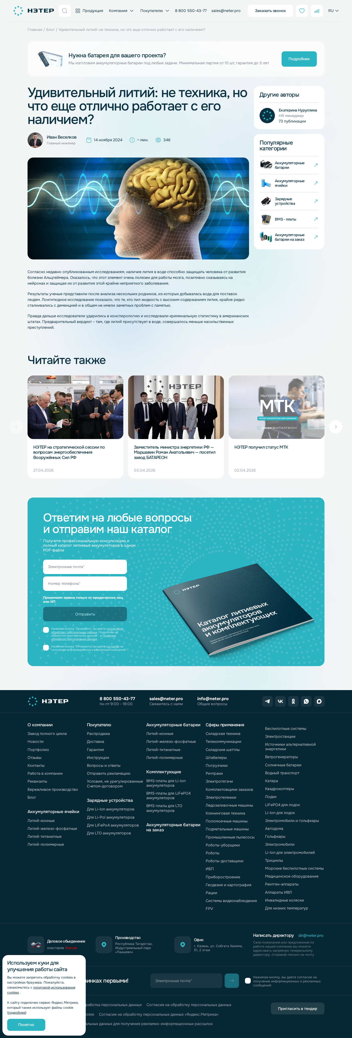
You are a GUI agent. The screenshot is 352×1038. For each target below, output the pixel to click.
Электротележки (221, 797)
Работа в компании (45, 773)
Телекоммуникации (223, 741)
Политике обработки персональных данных (83, 637)
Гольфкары (275, 836)
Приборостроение (223, 877)
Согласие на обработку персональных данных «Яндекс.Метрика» (159, 1014)
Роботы (212, 853)
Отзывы (34, 757)
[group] (75, 426)
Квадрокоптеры (279, 788)
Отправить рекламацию (109, 773)
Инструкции (98, 757)
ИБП (210, 868)
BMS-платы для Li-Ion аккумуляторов (166, 783)
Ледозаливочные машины (229, 805)
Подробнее (299, 58)
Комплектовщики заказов (229, 789)
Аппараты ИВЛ (278, 892)
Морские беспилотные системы (294, 868)
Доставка (95, 741)
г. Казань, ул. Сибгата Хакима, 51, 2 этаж (218, 948)
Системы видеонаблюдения (231, 900)
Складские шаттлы (223, 749)
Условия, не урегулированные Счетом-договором (115, 783)
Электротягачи (219, 781)
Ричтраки (214, 773)
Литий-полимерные (46, 844)
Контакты (36, 765)
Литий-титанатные (45, 836)
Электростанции (280, 736)
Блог (50, 29)
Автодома (274, 828)
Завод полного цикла (47, 733)
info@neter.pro (213, 698)
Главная (35, 29)
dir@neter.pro (311, 935)
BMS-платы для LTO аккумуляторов (164, 808)
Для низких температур (286, 908)
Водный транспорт (282, 772)
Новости (36, 741)
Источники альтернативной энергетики (290, 746)
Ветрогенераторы (281, 756)
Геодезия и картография (228, 884)
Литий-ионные (41, 820)
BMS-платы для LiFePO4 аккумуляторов (168, 795)
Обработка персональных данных (111, 1005)
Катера (271, 780)
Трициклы (274, 860)
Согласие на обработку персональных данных (189, 1005)
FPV (209, 908)
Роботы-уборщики (223, 845)
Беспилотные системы (285, 728)
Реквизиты (37, 781)
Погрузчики (217, 765)
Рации (211, 892)
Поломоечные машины (227, 821)
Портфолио (38, 749)
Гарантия (95, 749)
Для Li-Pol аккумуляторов (111, 817)
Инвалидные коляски (284, 900)
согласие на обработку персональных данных (87, 630)
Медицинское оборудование (291, 876)
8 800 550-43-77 (191, 10)
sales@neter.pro (226, 10)
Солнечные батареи (283, 765)
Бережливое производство (53, 789)
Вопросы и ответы (103, 765)
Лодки (271, 796)
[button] (335, 427)
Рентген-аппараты (282, 884)
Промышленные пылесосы (230, 837)
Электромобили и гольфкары (292, 820)
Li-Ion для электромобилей (290, 852)
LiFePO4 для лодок (282, 804)
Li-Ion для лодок (280, 812)
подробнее (16, 1012)
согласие (112, 646)
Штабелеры (216, 757)
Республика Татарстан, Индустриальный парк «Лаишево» (134, 948)
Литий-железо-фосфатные (52, 828)
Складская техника (223, 733)
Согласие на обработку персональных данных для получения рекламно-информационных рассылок (120, 1023)
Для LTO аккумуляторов (109, 833)
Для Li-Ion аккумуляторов (110, 809)
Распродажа (98, 733)
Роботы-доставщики (225, 860)
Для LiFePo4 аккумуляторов (113, 825)
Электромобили (280, 844)
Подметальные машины (227, 829)
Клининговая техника (225, 813)
